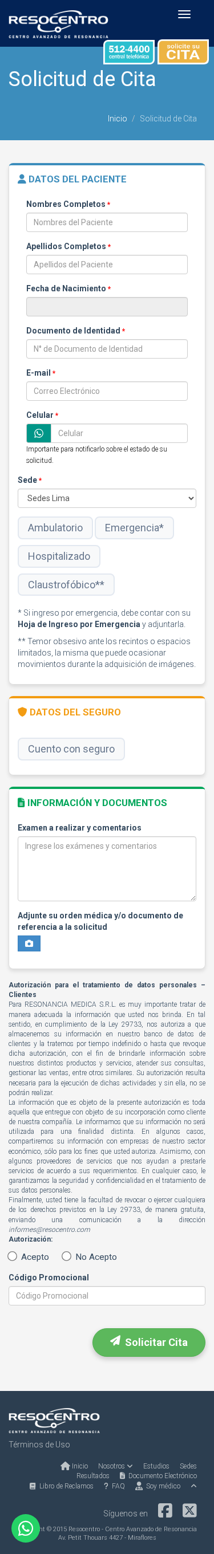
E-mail (40, 372)
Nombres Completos (68, 204)
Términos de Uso (39, 1444)
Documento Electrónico (161, 1476)
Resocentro (84, 1529)
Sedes (188, 1466)
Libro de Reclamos (65, 1486)
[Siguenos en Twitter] (190, 1513)
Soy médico (161, 1486)
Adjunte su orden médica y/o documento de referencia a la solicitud (100, 921)
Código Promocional (49, 1277)
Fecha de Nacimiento (68, 288)
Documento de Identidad (75, 330)
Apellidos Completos (68, 246)
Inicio (117, 118)
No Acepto (95, 1257)
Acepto (34, 1257)
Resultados (93, 1476)
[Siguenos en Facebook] (165, 1513)
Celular (42, 415)
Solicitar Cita (154, 1342)
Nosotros (112, 1466)
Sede (30, 480)
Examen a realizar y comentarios (80, 827)
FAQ (116, 1486)
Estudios (156, 1466)
